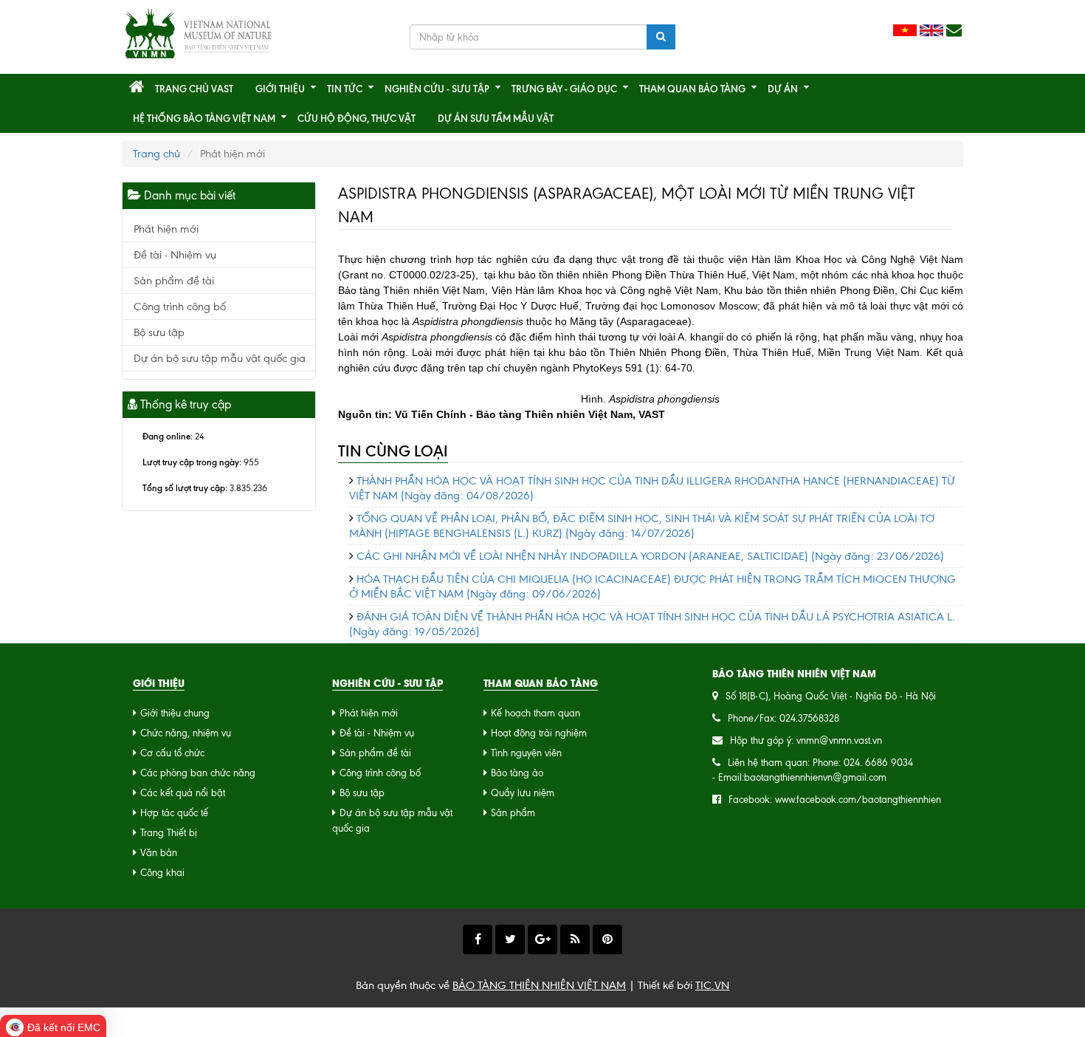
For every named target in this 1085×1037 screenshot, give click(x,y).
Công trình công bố (180, 306)
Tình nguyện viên (526, 753)
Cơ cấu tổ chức (172, 753)
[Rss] (575, 939)
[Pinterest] (607, 939)
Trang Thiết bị (168, 832)
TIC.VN (712, 985)
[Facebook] (477, 939)
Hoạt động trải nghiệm (539, 733)
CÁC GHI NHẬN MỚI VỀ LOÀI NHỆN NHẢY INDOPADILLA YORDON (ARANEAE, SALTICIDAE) (650, 556)
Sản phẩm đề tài (174, 280)
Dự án (783, 89)
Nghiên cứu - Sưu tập (437, 89)
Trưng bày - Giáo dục (564, 89)
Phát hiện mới (166, 229)
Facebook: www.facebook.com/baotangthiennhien (834, 799)
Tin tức (344, 89)
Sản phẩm (513, 812)
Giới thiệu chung (175, 713)
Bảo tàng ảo (517, 772)
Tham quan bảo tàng (692, 89)
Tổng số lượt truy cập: (184, 487)
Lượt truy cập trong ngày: (191, 462)
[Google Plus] (542, 939)
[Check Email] (954, 30)
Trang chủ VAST (194, 89)
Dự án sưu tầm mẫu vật (496, 118)
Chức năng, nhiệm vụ (185, 733)
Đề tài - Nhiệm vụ (175, 254)
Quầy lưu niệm (522, 792)
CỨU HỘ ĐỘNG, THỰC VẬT (356, 118)
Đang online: (167, 436)
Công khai (162, 872)
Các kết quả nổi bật (182, 792)
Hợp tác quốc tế (174, 812)
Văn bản (158, 852)
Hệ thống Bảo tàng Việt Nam (204, 118)
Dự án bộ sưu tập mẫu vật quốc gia (220, 358)
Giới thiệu (280, 89)
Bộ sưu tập (159, 332)
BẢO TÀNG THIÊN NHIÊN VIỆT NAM (539, 985)
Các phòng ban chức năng (197, 772)
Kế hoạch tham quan (535, 713)
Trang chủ (156, 153)
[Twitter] (510, 939)
